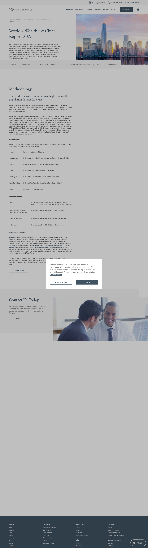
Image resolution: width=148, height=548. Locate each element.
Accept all (87, 282)
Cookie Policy (56, 275)
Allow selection (61, 282)
